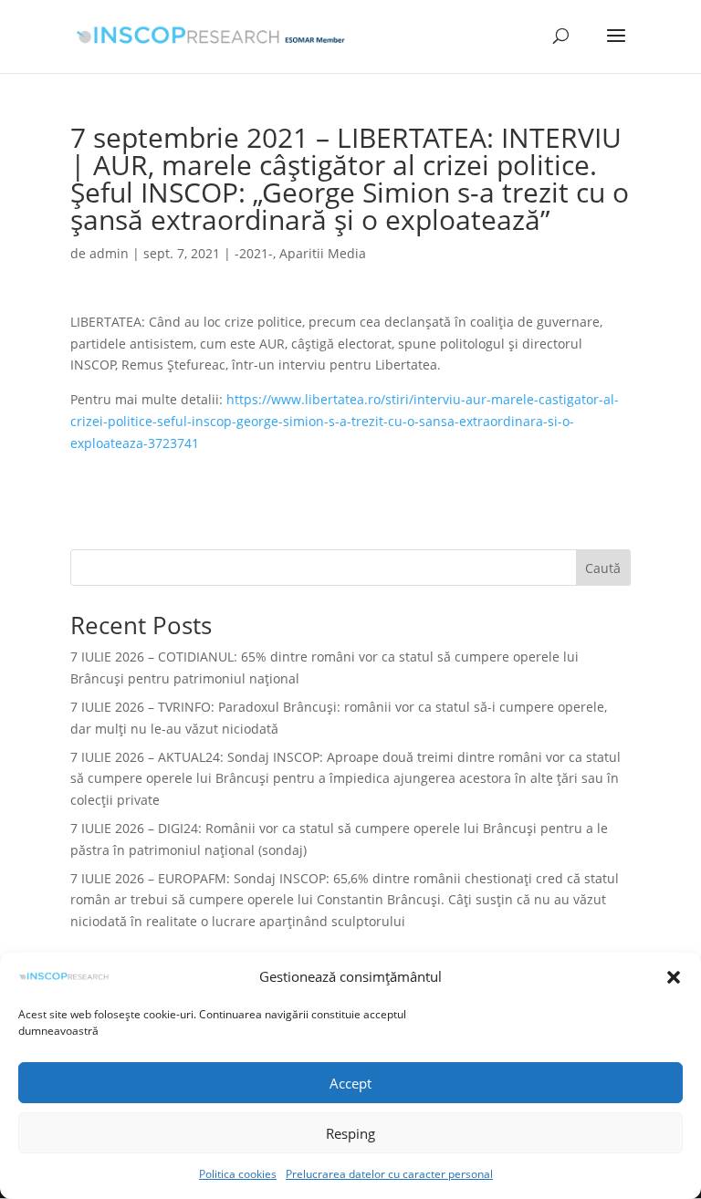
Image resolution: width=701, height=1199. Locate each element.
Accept (350, 1083)
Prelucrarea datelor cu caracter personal (389, 1174)
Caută (603, 568)
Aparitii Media (322, 253)
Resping (350, 1133)
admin (109, 253)
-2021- (254, 253)
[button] (673, 977)
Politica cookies (238, 1174)
